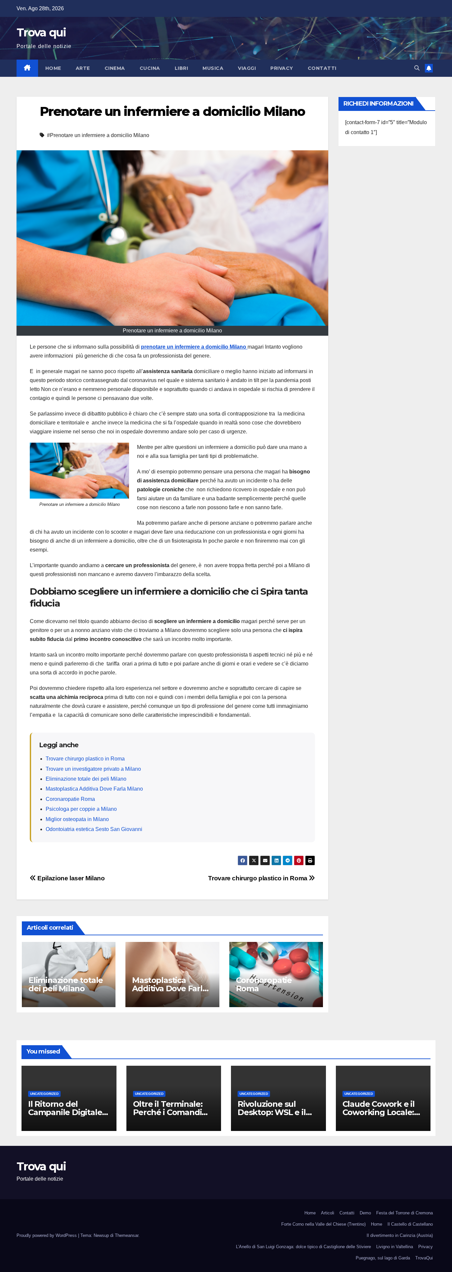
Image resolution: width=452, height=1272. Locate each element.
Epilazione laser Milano (70, 878)
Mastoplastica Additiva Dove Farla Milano (94, 789)
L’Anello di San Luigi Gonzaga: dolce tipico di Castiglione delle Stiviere (303, 1246)
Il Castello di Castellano (410, 1224)
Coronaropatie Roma (70, 799)
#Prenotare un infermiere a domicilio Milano (98, 135)
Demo (365, 1212)
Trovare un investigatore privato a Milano (93, 769)
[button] (417, 68)
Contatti (322, 68)
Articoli (327, 1212)
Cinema (115, 68)
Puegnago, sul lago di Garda (383, 1257)
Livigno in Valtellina (394, 1246)
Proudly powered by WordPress (47, 1235)
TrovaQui (424, 1257)
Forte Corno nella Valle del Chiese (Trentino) (323, 1224)
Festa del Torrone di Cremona (404, 1212)
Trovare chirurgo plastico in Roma (85, 758)
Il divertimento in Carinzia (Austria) (400, 1235)
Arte (83, 68)
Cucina (150, 68)
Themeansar (126, 1235)
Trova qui (41, 32)
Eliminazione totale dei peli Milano (86, 779)
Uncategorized (44, 1094)
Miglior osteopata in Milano (77, 819)
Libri (181, 68)
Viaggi (247, 68)
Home (53, 68)
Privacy (281, 68)
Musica (213, 68)
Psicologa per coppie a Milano (81, 809)
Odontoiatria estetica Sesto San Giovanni (94, 829)
